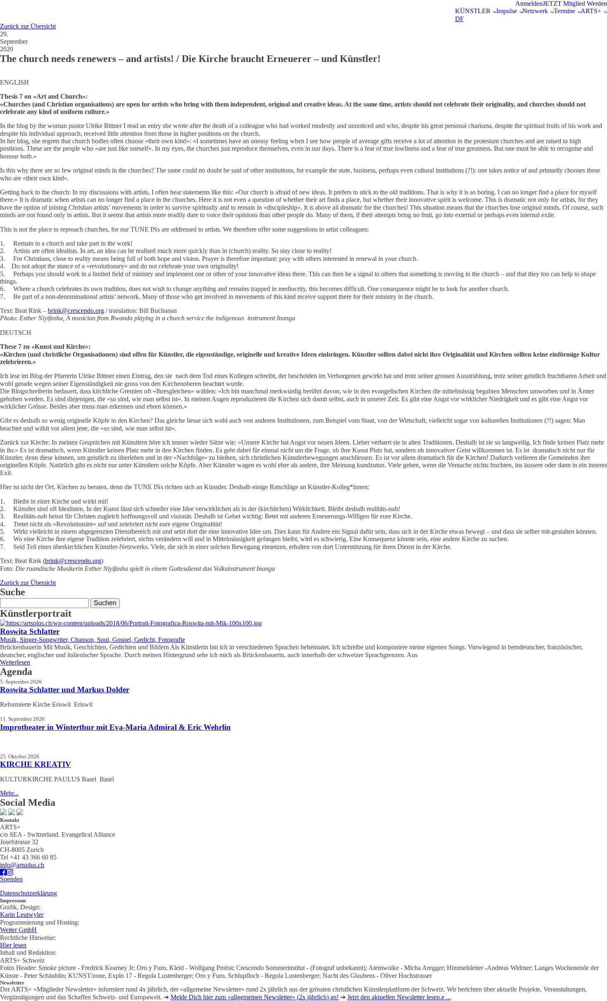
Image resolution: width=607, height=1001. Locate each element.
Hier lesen (13, 945)
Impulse (506, 10)
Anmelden (529, 3)
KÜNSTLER (473, 10)
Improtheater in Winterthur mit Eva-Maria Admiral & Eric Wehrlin (115, 727)
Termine (564, 10)
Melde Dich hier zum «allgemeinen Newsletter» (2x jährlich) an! (255, 997)
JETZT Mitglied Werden (575, 3)
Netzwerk (535, 10)
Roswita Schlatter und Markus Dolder (64, 689)
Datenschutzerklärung (28, 893)
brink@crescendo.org (76, 310)
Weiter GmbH (18, 929)
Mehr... (9, 793)
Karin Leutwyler (21, 914)
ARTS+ (591, 10)
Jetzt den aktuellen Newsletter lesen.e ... (399, 997)
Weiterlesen (15, 662)
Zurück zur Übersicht (28, 26)
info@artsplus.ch (22, 864)
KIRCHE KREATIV (35, 764)
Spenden (11, 879)
